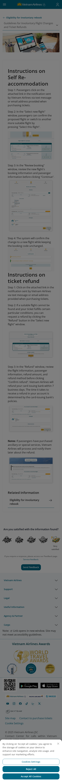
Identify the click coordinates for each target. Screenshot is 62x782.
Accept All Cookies (31, 776)
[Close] (58, 743)
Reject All (31, 769)
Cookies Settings (31, 761)
